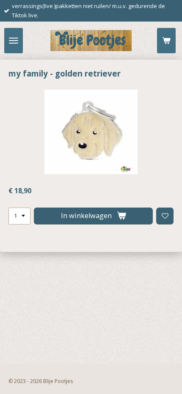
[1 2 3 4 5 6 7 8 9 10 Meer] (19, 216)
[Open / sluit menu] (13, 40)
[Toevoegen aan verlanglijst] (165, 216)
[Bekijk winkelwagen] (166, 40)
